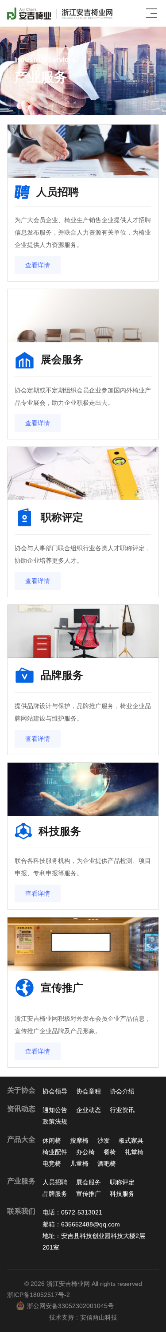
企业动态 (88, 1109)
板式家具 (131, 1140)
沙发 (103, 1140)
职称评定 (122, 1182)
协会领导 (54, 1091)
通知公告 (54, 1109)
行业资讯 (122, 1109)
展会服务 (88, 1182)
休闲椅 (51, 1140)
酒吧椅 (106, 1163)
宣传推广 (88, 1193)
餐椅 (110, 1152)
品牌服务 (54, 1193)
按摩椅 (79, 1140)
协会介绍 (122, 1091)
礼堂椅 (134, 1152)
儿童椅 (79, 1163)
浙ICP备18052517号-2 (38, 1294)
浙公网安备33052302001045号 (70, 1305)
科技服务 (122, 1193)
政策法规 (54, 1121)
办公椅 (85, 1152)
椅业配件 (54, 1152)
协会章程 (88, 1091)
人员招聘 (54, 1182)
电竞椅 (51, 1163)
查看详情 (37, 265)
